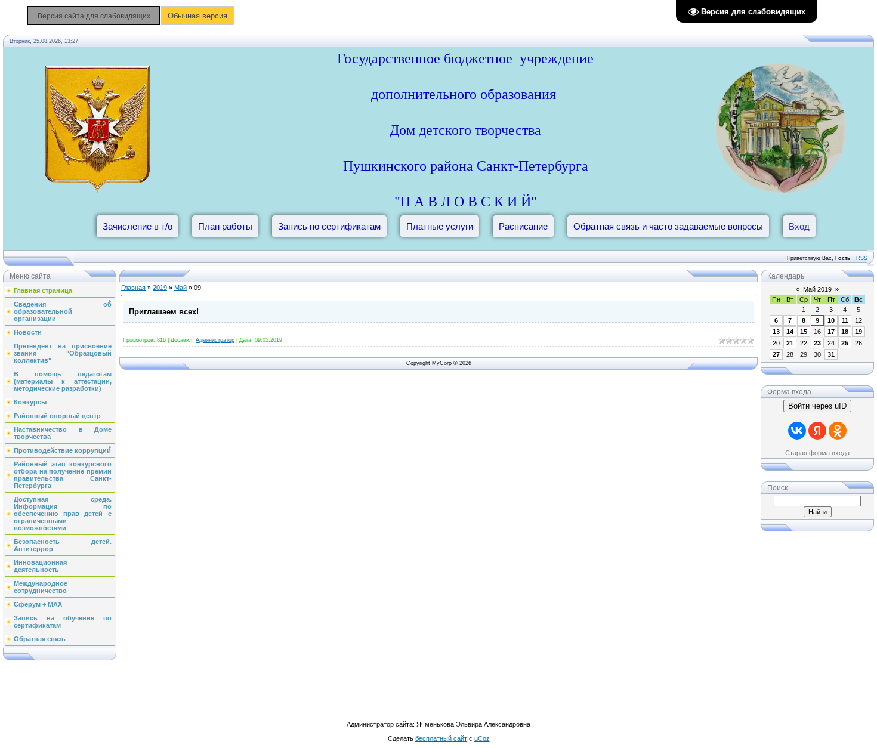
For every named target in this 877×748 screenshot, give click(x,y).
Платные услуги (439, 226)
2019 (160, 287)
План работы (225, 226)
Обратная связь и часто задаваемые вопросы (668, 226)
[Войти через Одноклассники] (838, 431)
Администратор (215, 340)
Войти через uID (817, 405)
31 (831, 354)
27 (776, 354)
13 (776, 331)
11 (845, 320)
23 (817, 343)
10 (831, 320)
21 (789, 343)
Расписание (523, 226)
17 (831, 331)
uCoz (482, 738)
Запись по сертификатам (329, 226)
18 (844, 331)
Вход (799, 226)
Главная (133, 287)
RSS (861, 258)
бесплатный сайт (441, 738)
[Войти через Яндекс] (817, 431)
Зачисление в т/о (137, 226)
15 (803, 331)
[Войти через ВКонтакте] (797, 431)
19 (858, 331)
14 (789, 331)
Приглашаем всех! (164, 311)
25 (844, 343)
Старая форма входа (817, 452)
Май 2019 (817, 289)
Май (180, 287)
